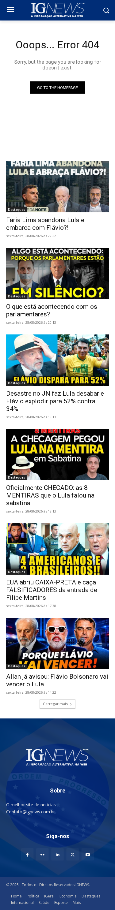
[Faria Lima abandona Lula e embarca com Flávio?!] (57, 186)
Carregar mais (55, 704)
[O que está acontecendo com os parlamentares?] (57, 273)
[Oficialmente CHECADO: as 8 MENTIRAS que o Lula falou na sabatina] (57, 454)
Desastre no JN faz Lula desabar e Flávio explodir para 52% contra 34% (55, 401)
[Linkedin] (57, 854)
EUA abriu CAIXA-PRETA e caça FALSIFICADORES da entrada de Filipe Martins (51, 590)
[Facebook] (27, 854)
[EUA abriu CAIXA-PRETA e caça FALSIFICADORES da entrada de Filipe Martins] (57, 549)
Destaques (16, 209)
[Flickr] (42, 854)
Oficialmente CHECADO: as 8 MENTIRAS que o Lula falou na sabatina (50, 495)
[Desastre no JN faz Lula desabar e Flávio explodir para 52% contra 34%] (57, 360)
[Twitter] (73, 854)
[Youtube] (88, 854)
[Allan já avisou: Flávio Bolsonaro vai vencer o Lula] (57, 643)
